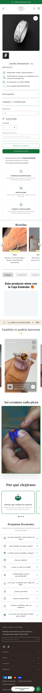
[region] (21, 366)
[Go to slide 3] (21, 516)
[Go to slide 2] (20, 516)
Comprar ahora (21, 151)
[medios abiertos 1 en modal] (35, 18)
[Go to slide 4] (23, 516)
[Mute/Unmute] (34, 347)
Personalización (9, 133)
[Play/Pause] (34, 342)
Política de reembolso (9, 681)
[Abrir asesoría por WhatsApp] (38, 689)
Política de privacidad (25, 681)
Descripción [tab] (21, 275)
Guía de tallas (11, 119)
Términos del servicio (8, 684)
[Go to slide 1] (18, 516)
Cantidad (5, 123)
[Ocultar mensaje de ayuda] (32, 688)
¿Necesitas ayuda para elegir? (22, 688)
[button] (3, 8)
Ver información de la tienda (17, 163)
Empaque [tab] (7, 275)
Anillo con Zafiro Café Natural (21, 385)
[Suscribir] (37, 639)
